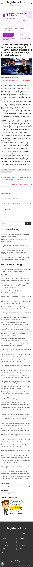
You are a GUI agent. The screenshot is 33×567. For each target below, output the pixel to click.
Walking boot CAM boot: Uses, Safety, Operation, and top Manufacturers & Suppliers (15, 355)
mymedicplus (26, 80)
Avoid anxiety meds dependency (20, 184)
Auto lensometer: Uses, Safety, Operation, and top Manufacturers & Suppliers (16, 334)
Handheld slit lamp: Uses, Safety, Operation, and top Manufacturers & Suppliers (15, 318)
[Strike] (8, 203)
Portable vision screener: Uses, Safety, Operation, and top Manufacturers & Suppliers (16, 313)
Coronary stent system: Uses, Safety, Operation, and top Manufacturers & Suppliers (15, 467)
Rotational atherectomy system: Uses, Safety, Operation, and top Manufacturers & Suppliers (15, 456)
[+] (21, 203)
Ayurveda (22, 545)
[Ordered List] (10, 203)
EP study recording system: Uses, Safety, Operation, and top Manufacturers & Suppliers (15, 430)
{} (19, 203)
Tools (20, 542)
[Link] (17, 203)
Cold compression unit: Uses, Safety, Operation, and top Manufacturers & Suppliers (15, 345)
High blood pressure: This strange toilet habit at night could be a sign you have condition (15, 258)
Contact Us (22, 538)
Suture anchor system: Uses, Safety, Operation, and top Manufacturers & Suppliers (15, 387)
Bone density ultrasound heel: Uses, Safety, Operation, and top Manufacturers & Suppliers (15, 403)
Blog (3, 549)
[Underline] (6, 203)
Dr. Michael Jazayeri (24, 169)
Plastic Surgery (7, 172)
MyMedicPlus (16, 2)
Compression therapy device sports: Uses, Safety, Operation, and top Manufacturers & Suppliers (16, 350)
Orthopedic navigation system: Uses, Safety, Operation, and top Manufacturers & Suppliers (15, 376)
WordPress (29, 565)
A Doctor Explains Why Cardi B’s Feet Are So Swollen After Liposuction (14, 240)
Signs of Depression (7, 275)
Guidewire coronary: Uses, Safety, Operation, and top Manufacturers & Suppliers (15, 461)
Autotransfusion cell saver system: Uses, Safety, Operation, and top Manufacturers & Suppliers (15, 279)
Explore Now (8, 34)
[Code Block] (15, 203)
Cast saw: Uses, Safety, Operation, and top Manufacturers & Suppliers (14, 419)
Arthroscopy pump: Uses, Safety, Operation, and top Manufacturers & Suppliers (15, 398)
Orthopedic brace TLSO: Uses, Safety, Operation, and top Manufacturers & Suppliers (15, 360)
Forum (20, 549)
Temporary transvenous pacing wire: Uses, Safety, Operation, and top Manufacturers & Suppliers (16, 435)
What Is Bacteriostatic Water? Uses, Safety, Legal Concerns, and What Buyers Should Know (16, 270)
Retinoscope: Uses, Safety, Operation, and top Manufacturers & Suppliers (15, 291)
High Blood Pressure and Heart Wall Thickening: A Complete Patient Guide (16, 235)
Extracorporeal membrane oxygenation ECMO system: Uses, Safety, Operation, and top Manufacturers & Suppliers (15, 285)
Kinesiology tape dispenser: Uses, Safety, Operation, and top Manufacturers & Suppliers (15, 339)
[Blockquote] (14, 203)
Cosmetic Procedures (9, 169)
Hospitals (5, 545)
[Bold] (3, 203)
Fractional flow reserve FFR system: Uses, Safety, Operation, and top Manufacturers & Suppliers (15, 477)
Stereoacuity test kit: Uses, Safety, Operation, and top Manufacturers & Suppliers (16, 302)
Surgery (4, 542)
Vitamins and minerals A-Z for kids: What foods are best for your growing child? (17, 178)
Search (28, 223)
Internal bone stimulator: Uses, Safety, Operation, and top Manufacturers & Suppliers (16, 366)
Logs (3, 552)
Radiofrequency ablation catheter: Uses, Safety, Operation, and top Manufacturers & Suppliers (15, 424)
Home (4, 538)
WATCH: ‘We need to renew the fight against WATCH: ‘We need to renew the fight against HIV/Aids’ (14, 252)
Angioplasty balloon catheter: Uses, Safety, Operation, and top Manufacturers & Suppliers (15, 472)
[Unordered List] (12, 203)
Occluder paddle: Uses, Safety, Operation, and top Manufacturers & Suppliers (16, 297)
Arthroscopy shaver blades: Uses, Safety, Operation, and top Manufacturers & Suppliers (15, 392)
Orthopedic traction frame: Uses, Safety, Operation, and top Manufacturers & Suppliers (15, 414)
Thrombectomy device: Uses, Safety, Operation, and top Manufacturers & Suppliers (15, 451)
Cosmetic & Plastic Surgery (9, 77)
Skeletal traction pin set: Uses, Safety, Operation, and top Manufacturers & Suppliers (15, 408)
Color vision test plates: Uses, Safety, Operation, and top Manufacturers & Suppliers (15, 307)
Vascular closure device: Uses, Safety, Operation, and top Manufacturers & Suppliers (15, 440)
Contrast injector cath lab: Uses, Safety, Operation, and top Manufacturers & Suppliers (16, 445)
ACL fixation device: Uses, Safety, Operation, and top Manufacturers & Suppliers (15, 382)
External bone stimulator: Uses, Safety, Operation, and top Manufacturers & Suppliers (16, 371)
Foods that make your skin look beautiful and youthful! (14, 246)
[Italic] (4, 203)
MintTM (18, 562)
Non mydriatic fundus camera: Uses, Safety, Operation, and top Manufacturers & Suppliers (15, 323)
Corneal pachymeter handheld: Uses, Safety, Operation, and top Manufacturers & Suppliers (15, 329)
